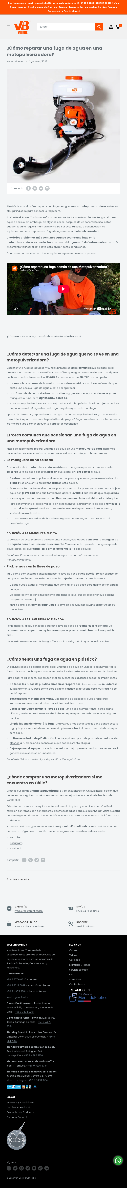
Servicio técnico (78, 969)
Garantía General (17, 1117)
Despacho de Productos (20, 1112)
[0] (118, 27)
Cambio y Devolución (19, 1107)
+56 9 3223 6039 (16, 985)
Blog (71, 974)
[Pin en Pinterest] (34, 188)
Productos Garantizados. (29, 911)
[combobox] (66, 26)
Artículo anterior (19, 879)
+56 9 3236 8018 (37, 1065)
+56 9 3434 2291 (24, 1011)
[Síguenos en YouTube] (34, 1168)
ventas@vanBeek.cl (18, 997)
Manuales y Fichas (79, 964)
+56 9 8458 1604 (38, 1080)
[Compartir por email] (47, 188)
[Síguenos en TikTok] (40, 1168)
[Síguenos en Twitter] (15, 1168)
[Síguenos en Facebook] (9, 1168)
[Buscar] (99, 26)
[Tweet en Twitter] (41, 188)
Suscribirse (75, 979)
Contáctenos (77, 984)
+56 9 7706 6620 (16, 979)
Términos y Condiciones (21, 1102)
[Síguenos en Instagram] (21, 1168)
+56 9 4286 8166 (33, 1055)
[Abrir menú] (8, 27)
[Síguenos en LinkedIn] (46, 1168)
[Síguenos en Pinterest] (27, 1168)
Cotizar (73, 950)
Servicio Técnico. (86, 926)
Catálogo (74, 960)
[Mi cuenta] (111, 27)
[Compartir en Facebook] (28, 188)
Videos (73, 955)
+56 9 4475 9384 (16, 991)
